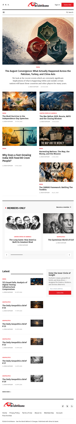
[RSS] (8, 5)
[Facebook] (3, 5)
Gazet (56, 421)
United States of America (48, 113)
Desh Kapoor (34, 87)
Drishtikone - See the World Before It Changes (22, 421)
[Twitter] (6, 5)
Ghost (51, 421)
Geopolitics (61, 237)
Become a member (62, 207)
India (38, 67)
